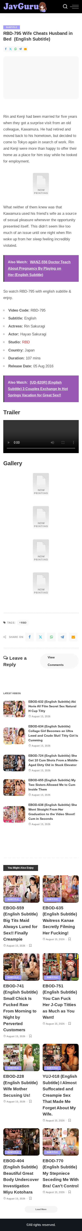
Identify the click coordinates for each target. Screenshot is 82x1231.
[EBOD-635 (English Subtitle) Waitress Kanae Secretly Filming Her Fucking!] (61, 889)
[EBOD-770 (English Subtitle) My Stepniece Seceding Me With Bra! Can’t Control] (61, 1142)
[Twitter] (10, 49)
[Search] (65, 6)
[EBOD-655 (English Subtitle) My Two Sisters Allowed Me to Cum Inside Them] (14, 787)
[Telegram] (20, 49)
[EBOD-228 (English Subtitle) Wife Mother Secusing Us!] (21, 1057)
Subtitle (11, 27)
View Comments (56, 661)
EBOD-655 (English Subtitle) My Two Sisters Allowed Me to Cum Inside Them (52, 784)
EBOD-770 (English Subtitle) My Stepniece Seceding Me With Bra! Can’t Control (61, 1173)
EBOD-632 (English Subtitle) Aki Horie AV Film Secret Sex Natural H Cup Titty (52, 706)
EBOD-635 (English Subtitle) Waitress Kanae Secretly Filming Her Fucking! (60, 920)
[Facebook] (5, 49)
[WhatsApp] (15, 49)
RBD (26, 342)
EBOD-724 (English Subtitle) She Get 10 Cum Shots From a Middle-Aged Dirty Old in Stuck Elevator (53, 760)
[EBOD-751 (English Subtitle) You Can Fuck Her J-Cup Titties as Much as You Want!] (61, 967)
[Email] (25, 49)
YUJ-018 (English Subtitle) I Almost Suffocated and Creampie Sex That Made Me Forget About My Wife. (60, 1095)
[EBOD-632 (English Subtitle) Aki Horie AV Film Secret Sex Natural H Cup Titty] (14, 709)
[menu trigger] (74, 6)
